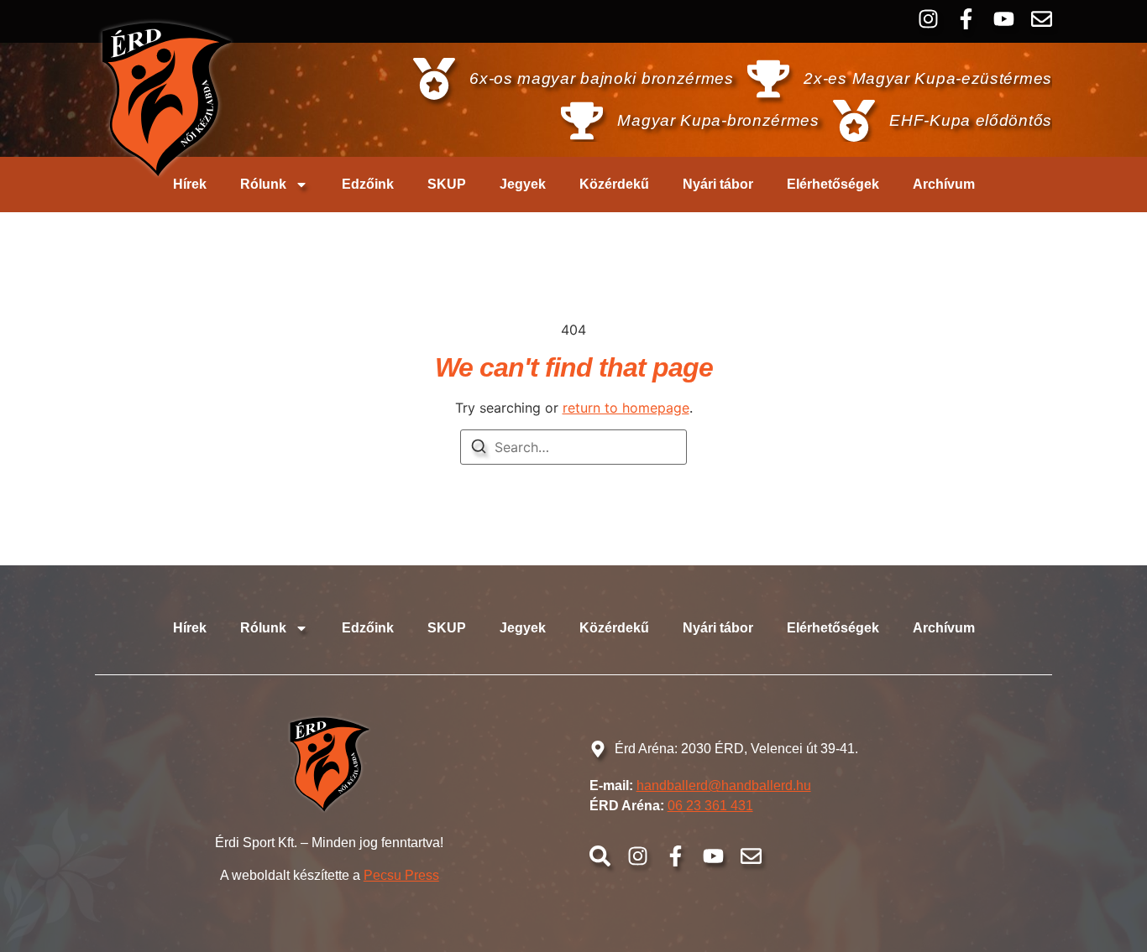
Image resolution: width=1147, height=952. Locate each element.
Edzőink (368, 184)
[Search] (478, 448)
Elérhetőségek (833, 184)
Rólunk (263, 184)
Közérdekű (614, 184)
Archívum (944, 184)
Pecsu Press (401, 875)
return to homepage (626, 407)
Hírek (190, 184)
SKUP (446, 184)
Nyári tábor (718, 184)
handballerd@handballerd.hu (723, 785)
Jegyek (523, 184)
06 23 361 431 (710, 806)
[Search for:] (573, 447)
